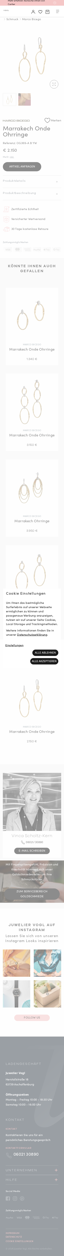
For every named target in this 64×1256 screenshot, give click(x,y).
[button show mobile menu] (57, 12)
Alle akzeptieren (44, 661)
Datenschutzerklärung (32, 634)
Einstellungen (14, 645)
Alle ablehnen (45, 652)
